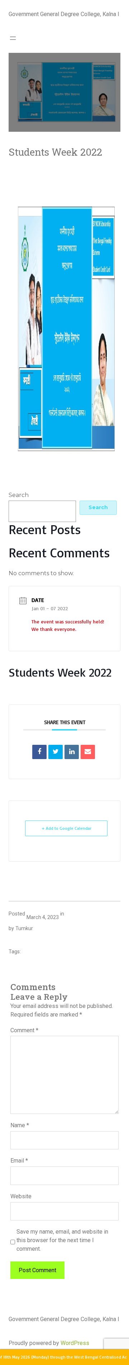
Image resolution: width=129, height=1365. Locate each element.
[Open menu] (13, 38)
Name (19, 1125)
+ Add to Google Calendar (66, 828)
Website (21, 1196)
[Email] (88, 752)
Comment (24, 1030)
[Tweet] (55, 752)
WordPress (75, 1343)
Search (19, 495)
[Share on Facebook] (39, 752)
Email (19, 1160)
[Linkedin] (71, 752)
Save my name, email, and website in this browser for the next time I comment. (62, 1240)
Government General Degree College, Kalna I (64, 14)
